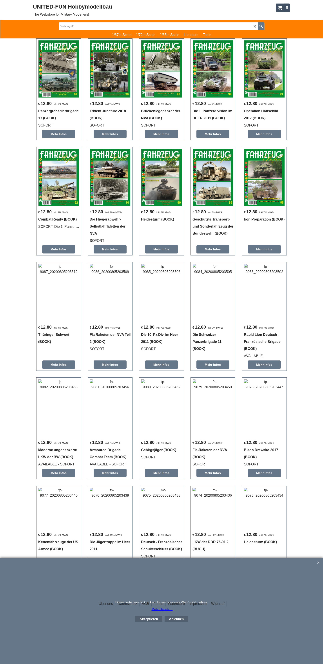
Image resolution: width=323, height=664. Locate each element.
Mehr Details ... (162, 609)
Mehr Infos (59, 134)
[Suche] (261, 26)
